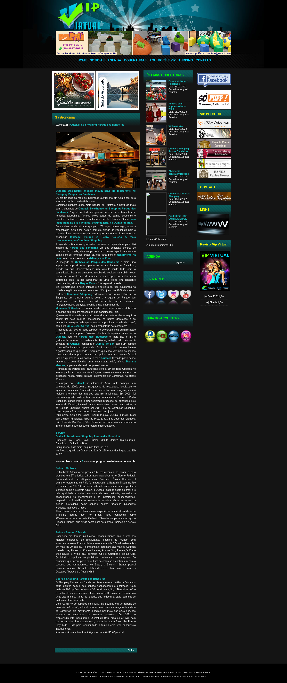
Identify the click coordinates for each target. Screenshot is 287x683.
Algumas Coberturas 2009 (160, 245)
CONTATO (203, 60)
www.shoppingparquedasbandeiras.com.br (110, 461)
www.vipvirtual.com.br (193, 677)
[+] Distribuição (214, 302)
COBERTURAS (135, 60)
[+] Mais (180, 262)
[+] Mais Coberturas (156, 239)
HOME (82, 60)
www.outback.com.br (68, 461)
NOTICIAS (97, 60)
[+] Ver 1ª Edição (214, 296)
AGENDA (114, 60)
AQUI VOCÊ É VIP (162, 60)
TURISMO (185, 60)
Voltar (131, 650)
